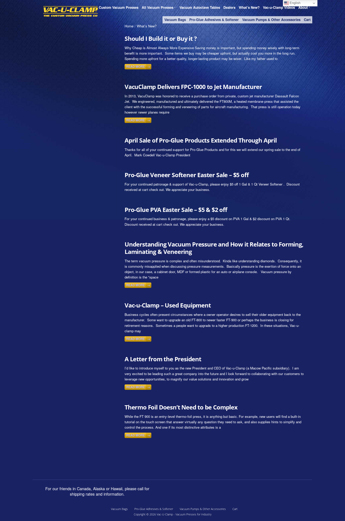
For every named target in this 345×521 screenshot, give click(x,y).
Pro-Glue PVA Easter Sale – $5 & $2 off (176, 210)
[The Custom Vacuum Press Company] (71, 11)
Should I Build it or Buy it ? (161, 38)
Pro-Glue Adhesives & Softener (214, 19)
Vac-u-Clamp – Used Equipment (168, 305)
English (294, 3)
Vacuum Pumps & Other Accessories (271, 19)
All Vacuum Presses (157, 7)
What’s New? (249, 7)
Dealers (229, 7)
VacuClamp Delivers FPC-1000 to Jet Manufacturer (193, 87)
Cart (307, 19)
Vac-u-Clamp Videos (279, 7)
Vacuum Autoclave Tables (199, 7)
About (303, 7)
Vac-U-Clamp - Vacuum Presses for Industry (184, 514)
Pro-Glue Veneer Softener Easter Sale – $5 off (187, 175)
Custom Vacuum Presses (118, 7)
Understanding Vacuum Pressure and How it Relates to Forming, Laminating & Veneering (214, 248)
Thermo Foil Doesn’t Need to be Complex (181, 407)
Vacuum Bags (175, 19)
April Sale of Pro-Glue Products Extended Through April (201, 140)
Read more (138, 66)
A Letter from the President (163, 359)
